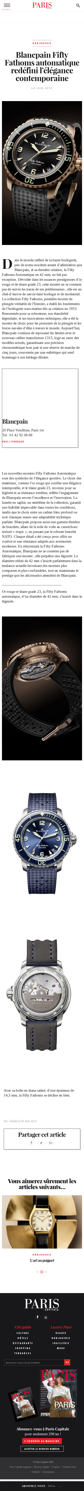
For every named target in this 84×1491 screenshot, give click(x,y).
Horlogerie (61, 1338)
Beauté (61, 1333)
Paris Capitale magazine (20, 1467)
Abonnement (48, 1472)
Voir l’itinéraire (13, 441)
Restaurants (23, 1343)
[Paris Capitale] (42, 5)
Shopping (23, 1348)
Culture (23, 1333)
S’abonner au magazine (42, 1441)
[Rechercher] (78, 5)
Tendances (22, 1353)
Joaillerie (61, 1343)
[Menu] (6, 5)
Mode (61, 1348)
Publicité (36, 1472)
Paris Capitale (41, 1462)
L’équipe (56, 1467)
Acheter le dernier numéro (42, 1448)
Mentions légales (41, 1467)
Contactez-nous (69, 1467)
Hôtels (23, 1338)
